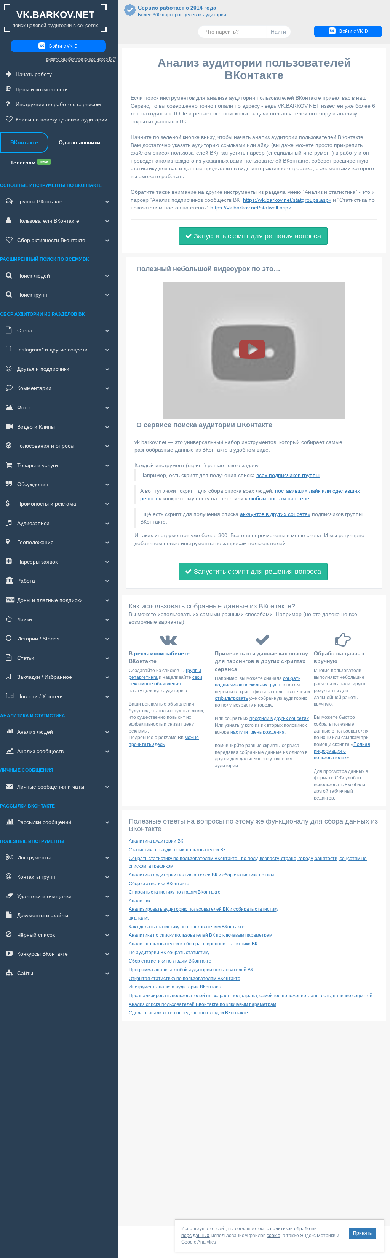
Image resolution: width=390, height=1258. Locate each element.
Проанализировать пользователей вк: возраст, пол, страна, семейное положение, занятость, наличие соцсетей (250, 995)
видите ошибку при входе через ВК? (81, 59)
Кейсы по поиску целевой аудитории (61, 120)
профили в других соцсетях (279, 718)
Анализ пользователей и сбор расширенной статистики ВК (193, 944)
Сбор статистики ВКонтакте (159, 883)
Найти (278, 32)
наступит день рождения (257, 732)
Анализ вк (139, 901)
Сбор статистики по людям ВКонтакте (170, 961)
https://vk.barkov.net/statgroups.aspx (287, 200)
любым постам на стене (279, 498)
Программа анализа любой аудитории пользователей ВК (191, 969)
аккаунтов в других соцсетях (275, 514)
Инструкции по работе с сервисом (58, 104)
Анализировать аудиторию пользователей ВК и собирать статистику (203, 909)
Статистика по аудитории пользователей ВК (177, 850)
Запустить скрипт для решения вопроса (256, 236)
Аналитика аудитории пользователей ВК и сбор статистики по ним (201, 875)
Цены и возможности (42, 89)
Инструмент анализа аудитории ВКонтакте (176, 987)
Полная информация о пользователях (342, 751)
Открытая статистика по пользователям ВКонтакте (184, 978)
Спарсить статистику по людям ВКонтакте (175, 892)
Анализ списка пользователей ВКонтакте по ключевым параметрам (202, 1004)
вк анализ (139, 918)
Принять (362, 1233)
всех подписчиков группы (288, 475)
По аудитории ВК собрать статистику (169, 952)
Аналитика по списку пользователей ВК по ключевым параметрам (200, 935)
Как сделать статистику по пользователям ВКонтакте (187, 926)
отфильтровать (231, 698)
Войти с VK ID (63, 46)
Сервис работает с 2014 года (177, 11)
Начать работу (34, 74)
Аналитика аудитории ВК (156, 841)
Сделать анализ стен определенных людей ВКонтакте (188, 1012)
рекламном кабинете (162, 653)
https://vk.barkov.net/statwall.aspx (250, 207)
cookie (273, 1235)
